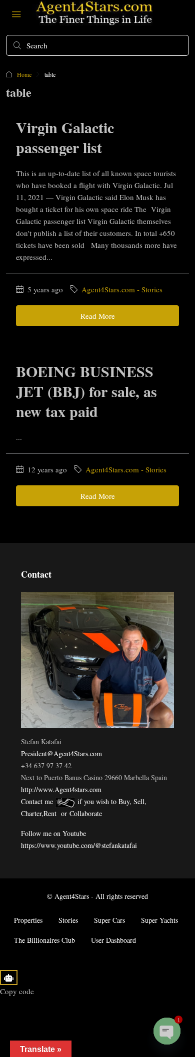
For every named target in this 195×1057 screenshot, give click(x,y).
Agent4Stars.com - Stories (122, 289)
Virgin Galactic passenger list (65, 137)
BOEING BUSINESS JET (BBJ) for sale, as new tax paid (86, 391)
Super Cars (109, 920)
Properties (28, 920)
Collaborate (86, 813)
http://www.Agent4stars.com (61, 789)
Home (24, 74)
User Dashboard (113, 940)
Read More (97, 316)
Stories (68, 920)
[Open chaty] (167, 1031)
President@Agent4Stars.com (61, 753)
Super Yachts (159, 920)
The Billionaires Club (44, 940)
